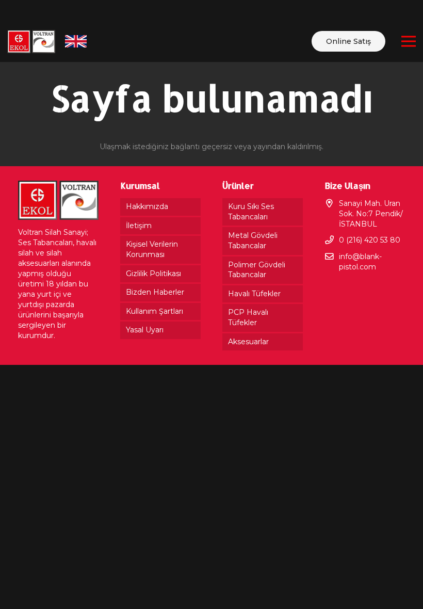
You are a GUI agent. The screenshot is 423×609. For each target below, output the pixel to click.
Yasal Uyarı (145, 329)
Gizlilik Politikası (153, 273)
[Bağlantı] (31, 41)
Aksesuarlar (248, 341)
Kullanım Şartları (154, 311)
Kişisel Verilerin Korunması (152, 249)
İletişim (139, 225)
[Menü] (408, 41)
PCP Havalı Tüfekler (248, 317)
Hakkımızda (147, 206)
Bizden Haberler (155, 292)
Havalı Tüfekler (254, 293)
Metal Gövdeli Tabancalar (253, 240)
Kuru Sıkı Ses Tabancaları (251, 211)
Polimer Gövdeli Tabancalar (256, 270)
